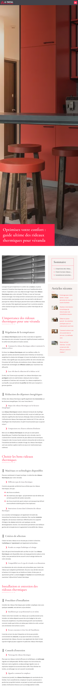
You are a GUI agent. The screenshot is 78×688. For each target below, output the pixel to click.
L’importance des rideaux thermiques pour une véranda (64, 269)
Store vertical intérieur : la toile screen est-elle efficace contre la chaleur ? (65, 347)
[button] (75, 2)
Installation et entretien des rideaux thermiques (64, 275)
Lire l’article (15, 299)
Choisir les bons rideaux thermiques (64, 272)
